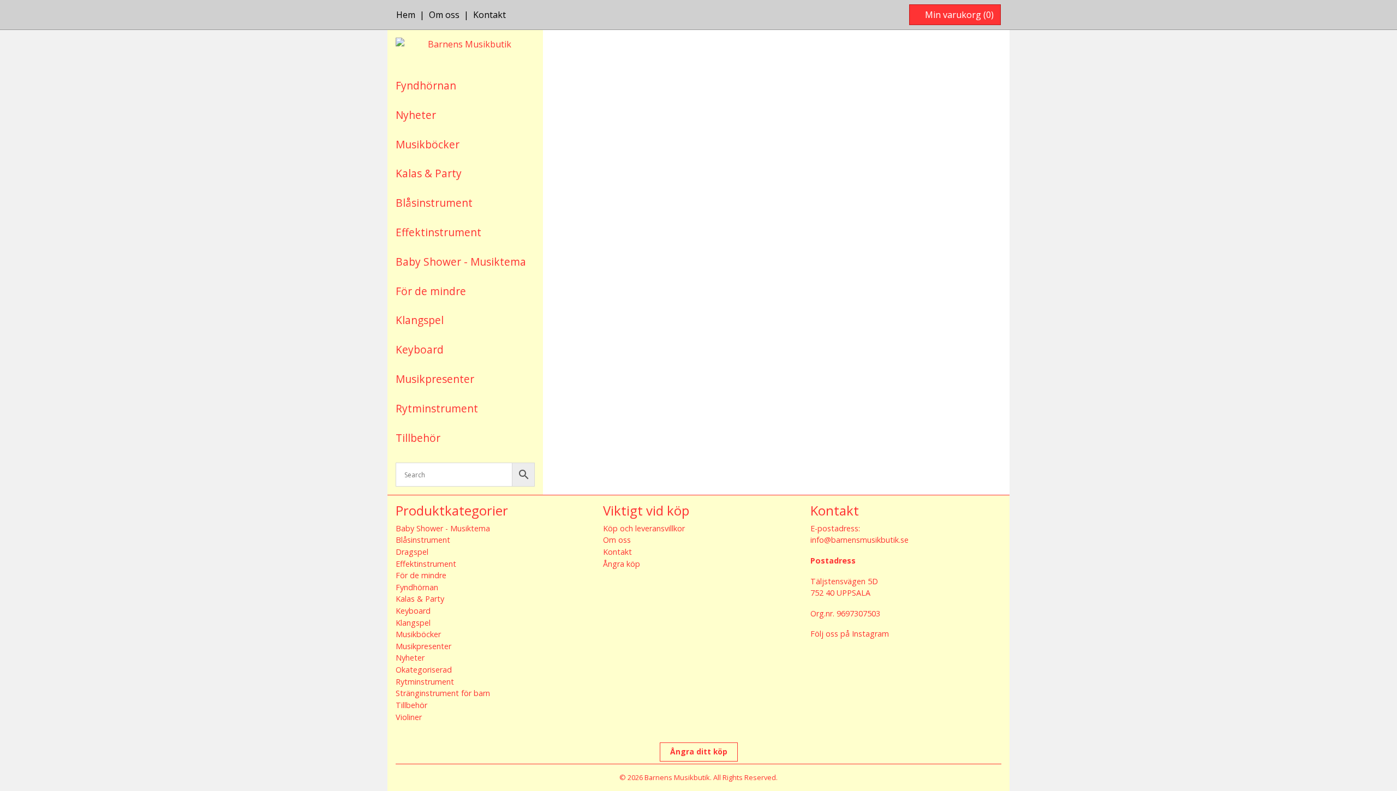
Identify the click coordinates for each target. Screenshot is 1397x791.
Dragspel (412, 552)
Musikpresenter (435, 378)
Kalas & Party (429, 173)
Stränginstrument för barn (443, 693)
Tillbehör (418, 437)
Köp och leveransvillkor (644, 528)
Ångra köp (621, 564)
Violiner (409, 717)
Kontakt (489, 15)
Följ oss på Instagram (849, 633)
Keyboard (420, 349)
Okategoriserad (424, 669)
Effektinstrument (438, 232)
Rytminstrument (437, 408)
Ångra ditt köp (698, 751)
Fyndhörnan (426, 85)
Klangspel (420, 320)
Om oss (444, 15)
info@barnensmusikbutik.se (859, 540)
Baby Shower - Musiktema (461, 261)
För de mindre (431, 291)
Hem (405, 15)
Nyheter (416, 114)
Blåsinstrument (434, 202)
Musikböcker (427, 144)
